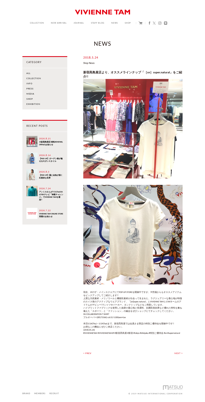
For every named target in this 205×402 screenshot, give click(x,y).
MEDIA (30, 94)
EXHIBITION (33, 104)
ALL (28, 73)
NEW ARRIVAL (59, 23)
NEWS (114, 23)
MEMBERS (39, 393)
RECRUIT (54, 393)
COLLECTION (37, 23)
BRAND (26, 393)
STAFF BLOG (97, 23)
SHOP (128, 23)
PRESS (30, 89)
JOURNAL (79, 23)
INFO (29, 83)
